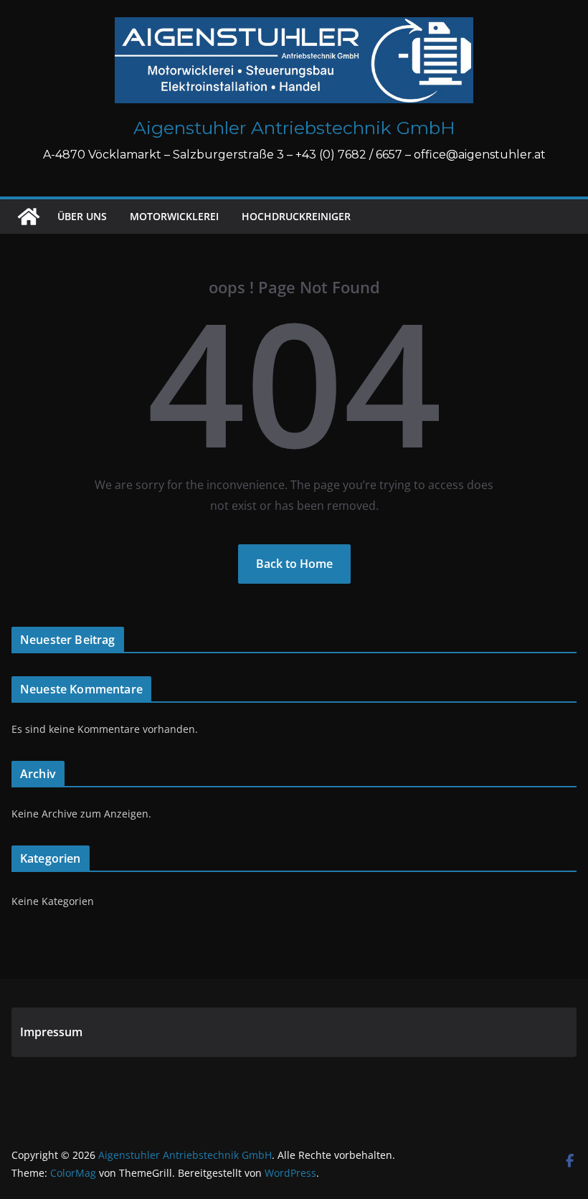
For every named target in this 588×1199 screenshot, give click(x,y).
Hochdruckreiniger (296, 216)
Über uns (82, 216)
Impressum (51, 1032)
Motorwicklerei (174, 216)
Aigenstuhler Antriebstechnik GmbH (294, 127)
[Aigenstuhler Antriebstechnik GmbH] (28, 216)
